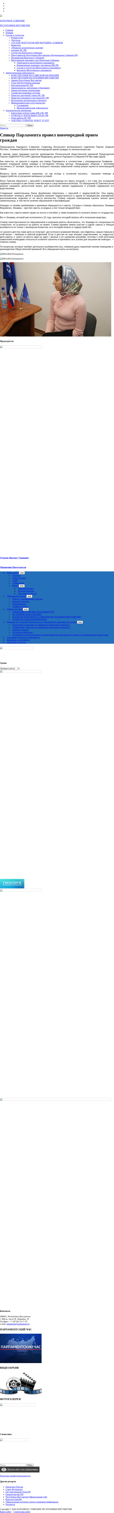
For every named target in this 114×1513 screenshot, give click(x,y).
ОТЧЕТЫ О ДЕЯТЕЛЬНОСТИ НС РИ (29, 115)
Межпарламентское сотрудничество (28, 103)
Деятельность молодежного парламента (35, 63)
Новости (4, 128)
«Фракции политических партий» (27, 48)
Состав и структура (15, 35)
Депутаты (15, 40)
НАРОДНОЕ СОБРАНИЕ (12, 21)
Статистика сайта (21, 1511)
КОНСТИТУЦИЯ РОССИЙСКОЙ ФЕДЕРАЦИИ (35, 75)
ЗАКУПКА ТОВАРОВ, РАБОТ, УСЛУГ (30, 120)
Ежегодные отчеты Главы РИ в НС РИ (29, 113)
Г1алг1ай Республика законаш (25, 83)
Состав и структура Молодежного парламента (39, 68)
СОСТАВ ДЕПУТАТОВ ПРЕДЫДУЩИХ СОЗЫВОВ (37, 43)
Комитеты (16, 45)
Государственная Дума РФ (18, 1492)
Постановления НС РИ (22, 85)
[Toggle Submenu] (80, 622)
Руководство (17, 38)
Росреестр (10, 1504)
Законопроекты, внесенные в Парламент (30, 88)
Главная (9, 30)
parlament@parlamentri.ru (18, 1324)
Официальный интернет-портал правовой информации (32, 1502)
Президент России (14, 1487)
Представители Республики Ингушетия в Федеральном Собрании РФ (44, 55)
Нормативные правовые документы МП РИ (38, 65)
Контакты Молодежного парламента (34, 70)
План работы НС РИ (21, 118)
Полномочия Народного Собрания (27, 58)
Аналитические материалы (18, 110)
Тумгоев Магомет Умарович (14, 558)
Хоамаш (9, 32)
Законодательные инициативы (25, 90)
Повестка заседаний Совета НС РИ (28, 95)
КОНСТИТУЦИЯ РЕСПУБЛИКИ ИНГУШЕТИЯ (35, 78)
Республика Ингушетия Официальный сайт (26, 1497)
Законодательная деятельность (20, 73)
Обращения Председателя (13, 567)
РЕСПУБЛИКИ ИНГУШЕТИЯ (15, 25)
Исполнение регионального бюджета (28, 100)
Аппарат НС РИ (19, 50)
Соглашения (22, 105)
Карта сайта (5, 1511)
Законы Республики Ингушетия (26, 80)
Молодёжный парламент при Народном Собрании (35, 60)
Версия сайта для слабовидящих (22, 1469)
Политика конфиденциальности (15, 1476)
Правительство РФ (14, 1494)
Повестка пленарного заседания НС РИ (30, 98)
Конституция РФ (14, 1499)
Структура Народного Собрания (26, 53)
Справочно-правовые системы (25, 93)
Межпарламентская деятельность (32, 108)
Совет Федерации (14, 1489)
